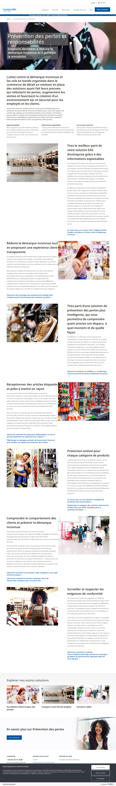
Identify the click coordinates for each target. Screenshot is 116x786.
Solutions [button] (45, 10)
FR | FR (103, 3)
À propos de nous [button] (79, 10)
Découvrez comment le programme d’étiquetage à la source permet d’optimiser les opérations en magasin (31, 435)
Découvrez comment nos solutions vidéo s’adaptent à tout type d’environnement (32, 574)
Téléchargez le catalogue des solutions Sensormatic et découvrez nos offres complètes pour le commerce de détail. (88, 507)
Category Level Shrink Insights (56, 706)
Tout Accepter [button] (100, 767)
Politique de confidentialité (9, 784)
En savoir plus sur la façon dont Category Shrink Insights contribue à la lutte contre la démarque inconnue (86, 232)
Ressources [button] (65, 10)
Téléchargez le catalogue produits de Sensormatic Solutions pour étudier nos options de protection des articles (31, 441)
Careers (35, 760)
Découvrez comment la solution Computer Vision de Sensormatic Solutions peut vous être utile (28, 579)
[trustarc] (111, 784)
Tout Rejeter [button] (101, 778)
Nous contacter (102, 10)
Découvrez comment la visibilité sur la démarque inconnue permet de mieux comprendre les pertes (87, 372)
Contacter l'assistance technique (69, 760)
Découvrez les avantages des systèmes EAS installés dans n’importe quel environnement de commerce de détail (30, 296)
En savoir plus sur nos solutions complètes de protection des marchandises (85, 500)
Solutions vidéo (84, 706)
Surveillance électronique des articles (21, 708)
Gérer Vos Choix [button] (100, 773)
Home (8, 19)
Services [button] (55, 10)
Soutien (93, 3)
